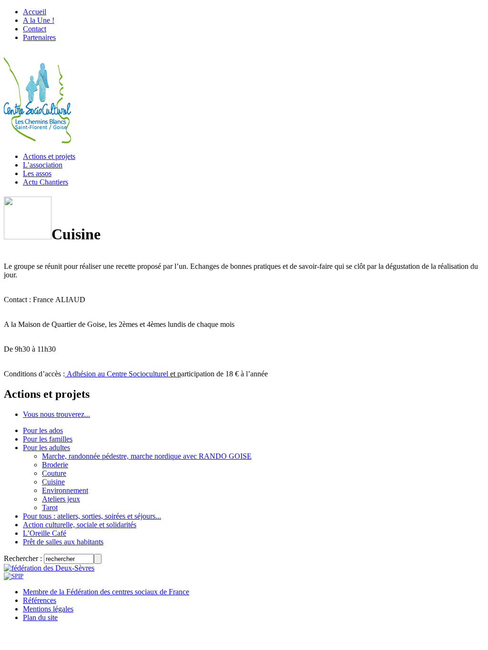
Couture (54, 473)
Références (39, 600)
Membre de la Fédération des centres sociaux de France (106, 592)
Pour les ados (43, 430)
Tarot (50, 507)
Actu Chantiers (45, 182)
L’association (42, 165)
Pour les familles (47, 439)
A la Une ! (38, 20)
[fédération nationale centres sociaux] (13, 576)
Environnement (65, 490)
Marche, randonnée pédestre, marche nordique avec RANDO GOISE (147, 456)
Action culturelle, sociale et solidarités (79, 525)
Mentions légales (48, 609)
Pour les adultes (46, 447)
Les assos (37, 173)
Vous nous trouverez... (56, 414)
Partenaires (39, 37)
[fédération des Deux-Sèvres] (49, 568)
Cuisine (53, 482)
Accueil (34, 12)
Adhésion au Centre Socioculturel (116, 374)
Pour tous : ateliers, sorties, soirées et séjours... (92, 516)
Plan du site (40, 617)
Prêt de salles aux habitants (63, 542)
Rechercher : (23, 558)
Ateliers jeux (61, 499)
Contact (34, 29)
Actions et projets (49, 156)
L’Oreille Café (44, 533)
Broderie (55, 465)
